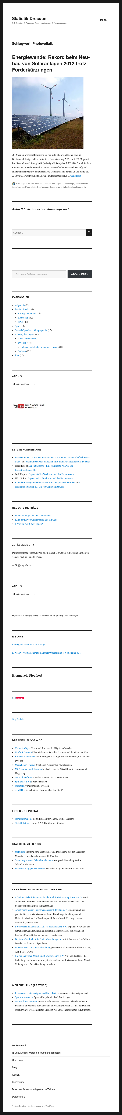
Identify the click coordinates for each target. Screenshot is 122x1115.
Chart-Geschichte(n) (27, 338)
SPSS (20, 321)
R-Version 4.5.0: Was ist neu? (29, 523)
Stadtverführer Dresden (26, 1001)
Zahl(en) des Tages (52, 183)
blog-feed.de (18, 719)
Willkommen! (19, 1045)
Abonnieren (80, 274)
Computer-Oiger (22, 748)
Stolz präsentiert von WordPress (41, 1106)
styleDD (19, 789)
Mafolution (20, 851)
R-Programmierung (27, 313)
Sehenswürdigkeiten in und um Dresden (40, 346)
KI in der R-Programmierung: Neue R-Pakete (36, 519)
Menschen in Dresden (25, 764)
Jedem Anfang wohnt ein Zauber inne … (34, 515)
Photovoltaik (30, 186)
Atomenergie (68, 183)
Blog (14, 1067)
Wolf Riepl (20, 183)
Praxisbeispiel (21, 309)
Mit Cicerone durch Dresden (28, 769)
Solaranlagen (42, 186)
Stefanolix (20, 785)
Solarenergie (55, 186)
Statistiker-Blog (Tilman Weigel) (30, 868)
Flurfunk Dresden (23, 752)
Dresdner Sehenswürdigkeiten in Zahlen (33, 1089)
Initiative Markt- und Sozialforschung (32, 947)
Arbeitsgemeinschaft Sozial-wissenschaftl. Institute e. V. (41, 909)
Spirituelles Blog (23, 781)
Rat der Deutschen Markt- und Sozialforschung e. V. (39, 955)
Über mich (17, 1060)
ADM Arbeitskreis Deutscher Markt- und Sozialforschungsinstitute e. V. (49, 897)
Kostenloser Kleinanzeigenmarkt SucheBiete (36, 992)
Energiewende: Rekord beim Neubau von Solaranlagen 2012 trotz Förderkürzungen (51, 63)
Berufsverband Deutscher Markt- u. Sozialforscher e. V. (41, 926)
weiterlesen (75, 175)
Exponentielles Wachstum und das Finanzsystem (51, 474)
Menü (104, 20)
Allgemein (20, 305)
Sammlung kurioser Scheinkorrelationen (34, 860)
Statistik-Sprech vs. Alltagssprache (31, 330)
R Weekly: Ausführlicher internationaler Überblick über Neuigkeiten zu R (46, 652)
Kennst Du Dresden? (25, 756)
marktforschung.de (23, 818)
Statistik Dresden (29, 18)
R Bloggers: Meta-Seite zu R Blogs (28, 644)
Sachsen (22, 351)
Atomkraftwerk (81, 183)
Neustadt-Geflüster (24, 777)
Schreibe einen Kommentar (74, 186)
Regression (23, 317)
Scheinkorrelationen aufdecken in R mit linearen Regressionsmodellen (57, 461)
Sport (17, 325)
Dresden (22, 342)
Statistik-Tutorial (22, 822)
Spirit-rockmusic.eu (24, 997)
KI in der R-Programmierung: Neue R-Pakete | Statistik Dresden (45, 482)
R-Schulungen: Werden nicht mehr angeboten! (36, 1052)
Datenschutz (18, 1096)
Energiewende (18, 186)
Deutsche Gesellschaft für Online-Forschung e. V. (38, 939)
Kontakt (16, 1074)
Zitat (17, 355)
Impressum (18, 1082)
